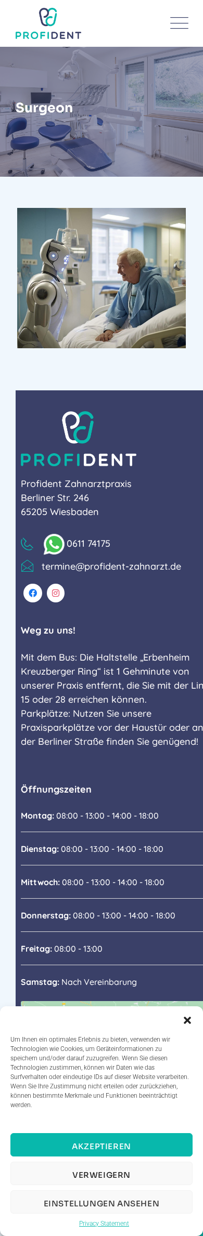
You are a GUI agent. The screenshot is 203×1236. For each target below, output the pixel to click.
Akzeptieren (101, 1146)
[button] (187, 1019)
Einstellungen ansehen (102, 1203)
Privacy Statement (104, 1223)
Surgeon (48, 323)
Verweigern (101, 1175)
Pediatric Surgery (88, 340)
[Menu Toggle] (177, 23)
